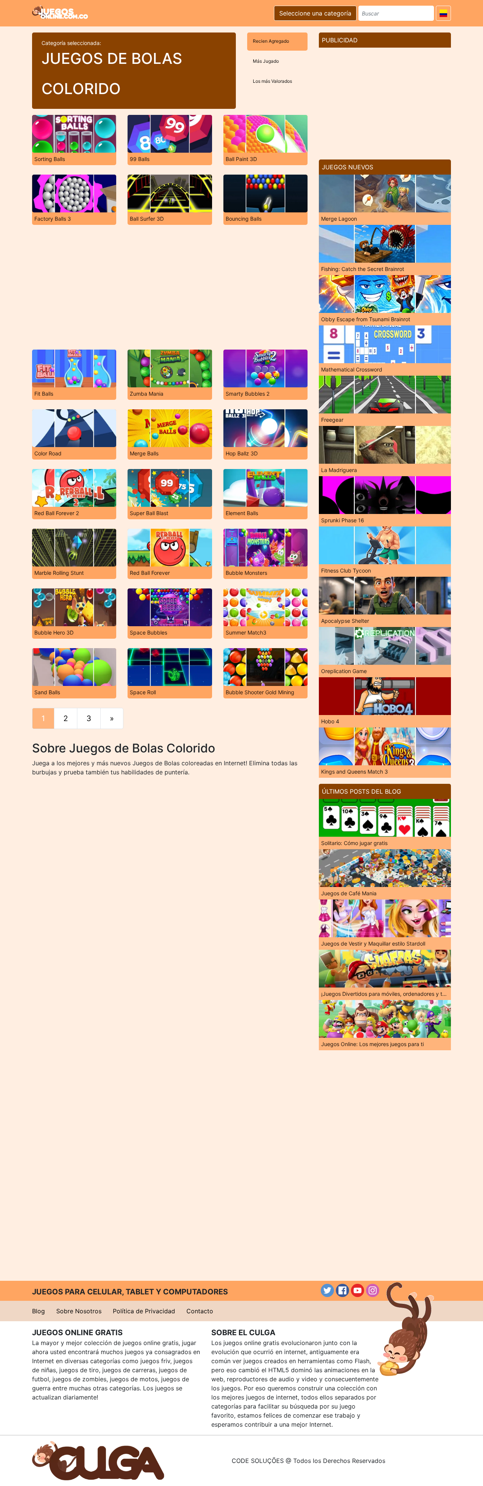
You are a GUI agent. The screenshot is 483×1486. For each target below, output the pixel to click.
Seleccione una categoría (315, 13)
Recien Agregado (271, 41)
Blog (38, 1311)
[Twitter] (327, 1290)
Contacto (199, 1311)
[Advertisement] (169, 287)
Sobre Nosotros (79, 1311)
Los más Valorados (272, 81)
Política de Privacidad (144, 1311)
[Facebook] (342, 1290)
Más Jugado (266, 61)
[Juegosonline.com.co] (60, 12)
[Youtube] (357, 1290)
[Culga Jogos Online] (98, 1460)
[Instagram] (372, 1290)
